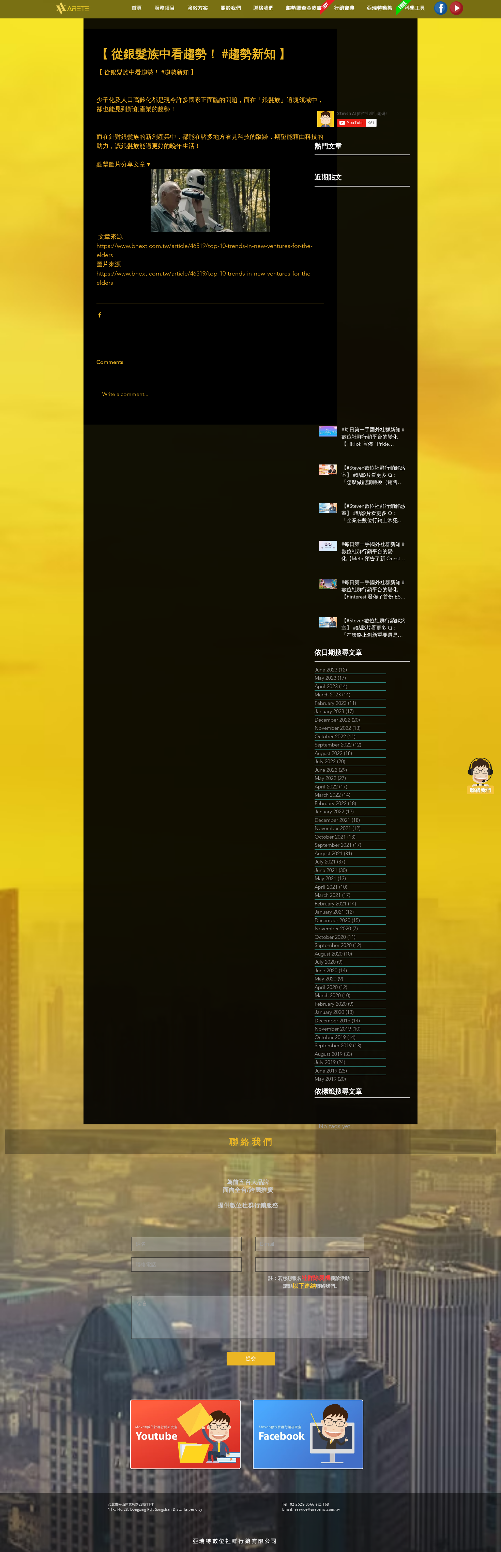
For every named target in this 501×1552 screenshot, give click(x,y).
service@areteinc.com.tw (317, 1509)
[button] (196, 8)
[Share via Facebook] (99, 315)
